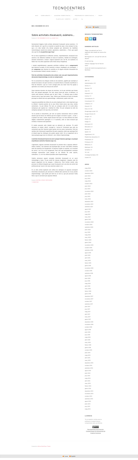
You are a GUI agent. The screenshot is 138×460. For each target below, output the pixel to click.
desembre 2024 (89, 173)
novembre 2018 (89, 268)
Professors (48, 180)
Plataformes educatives (91, 137)
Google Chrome (89, 114)
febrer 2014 (88, 386)
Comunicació (88, 101)
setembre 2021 (89, 206)
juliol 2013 (87, 404)
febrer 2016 (88, 345)
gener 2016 (88, 347)
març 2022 (88, 199)
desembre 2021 (89, 201)
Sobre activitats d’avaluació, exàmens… (53, 35)
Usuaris (87, 157)
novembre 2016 (89, 324)
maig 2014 (87, 378)
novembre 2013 (89, 393)
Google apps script (90, 111)
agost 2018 (88, 275)
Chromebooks (89, 98)
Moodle (87, 129)
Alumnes (87, 88)
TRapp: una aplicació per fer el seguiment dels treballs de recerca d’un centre (95, 52)
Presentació (88, 139)
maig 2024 (88, 181)
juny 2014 (87, 375)
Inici (36, 15)
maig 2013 (87, 409)
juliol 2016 (87, 332)
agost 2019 (88, 252)
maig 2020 (88, 235)
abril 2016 (87, 340)
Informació (88, 124)
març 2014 (88, 383)
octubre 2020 (88, 224)
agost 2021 (88, 209)
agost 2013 (88, 401)
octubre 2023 (88, 183)
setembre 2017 (89, 304)
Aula (86, 91)
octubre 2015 (88, 350)
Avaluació (87, 93)
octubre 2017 (88, 301)
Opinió (43, 180)
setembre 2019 (89, 250)
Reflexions (87, 144)
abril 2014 (87, 381)
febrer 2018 (88, 291)
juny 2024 (87, 178)
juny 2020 (87, 232)
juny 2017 (87, 309)
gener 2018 (88, 293)
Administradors (89, 83)
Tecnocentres (69, 8)
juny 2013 (87, 406)
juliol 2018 (87, 278)
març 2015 (88, 360)
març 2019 (88, 260)
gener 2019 (88, 265)
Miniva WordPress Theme (44, 446)
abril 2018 (87, 286)
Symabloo (87, 149)
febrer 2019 (88, 263)
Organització (88, 134)
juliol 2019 (87, 255)
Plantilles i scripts (63, 19)
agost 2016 (88, 329)
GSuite (86, 119)
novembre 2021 (89, 204)
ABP (86, 80)
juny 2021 (87, 211)
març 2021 (88, 217)
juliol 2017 (87, 306)
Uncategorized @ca (90, 155)
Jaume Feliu (55, 38)
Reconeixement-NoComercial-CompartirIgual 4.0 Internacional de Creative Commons (95, 431)
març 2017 (87, 317)
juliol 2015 (87, 352)
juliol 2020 (88, 229)
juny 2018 (87, 281)
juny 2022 (87, 196)
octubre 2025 (88, 170)
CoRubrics (87, 103)
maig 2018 (87, 283)
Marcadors (88, 126)
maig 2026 (88, 168)
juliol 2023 (88, 186)
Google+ (87, 116)
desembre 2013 (89, 391)
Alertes (87, 85)
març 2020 (88, 237)
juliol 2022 (88, 194)
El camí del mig (89, 61)
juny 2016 (87, 334)
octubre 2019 (88, 247)
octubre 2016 (88, 327)
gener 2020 (88, 242)
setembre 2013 (89, 398)
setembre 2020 (89, 227)
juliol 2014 (87, 373)
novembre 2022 (89, 191)
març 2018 (88, 288)
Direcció (87, 106)
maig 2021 (87, 214)
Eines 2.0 (87, 109)
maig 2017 (87, 311)
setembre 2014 (89, 368)
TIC (86, 152)
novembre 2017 (89, 299)
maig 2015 (87, 355)
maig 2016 (87, 337)
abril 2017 (87, 314)
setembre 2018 (89, 273)
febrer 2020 (88, 240)
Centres (38, 180)
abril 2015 (87, 357)
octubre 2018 (88, 270)
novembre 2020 (89, 222)
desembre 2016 (89, 322)
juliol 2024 (88, 176)
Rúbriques (87, 147)
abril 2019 (87, 258)
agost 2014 (88, 370)
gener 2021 (88, 219)
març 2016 (88, 342)
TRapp (100, 15)
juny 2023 (87, 188)
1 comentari (35, 182)
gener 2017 (88, 319)
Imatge (87, 121)
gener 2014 (88, 388)
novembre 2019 (89, 245)
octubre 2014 (88, 365)
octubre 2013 (88, 396)
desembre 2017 (89, 296)
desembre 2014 (89, 363)
